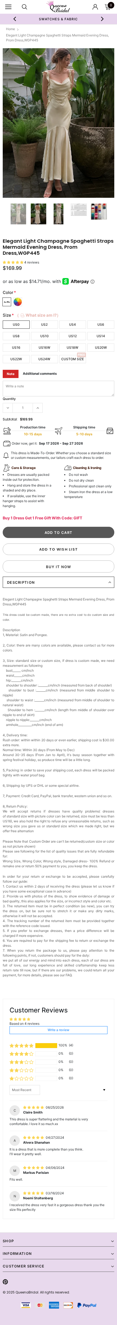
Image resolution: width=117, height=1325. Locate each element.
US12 (73, 336)
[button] (13, 262)
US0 (16, 324)
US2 (44, 324)
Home (10, 29)
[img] (34, 1107)
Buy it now (58, 567)
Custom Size (72, 359)
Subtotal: (10, 419)
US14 (101, 336)
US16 (16, 347)
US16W (44, 347)
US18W (72, 347)
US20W (101, 347)
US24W (44, 359)
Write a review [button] (58, 1030)
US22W (16, 359)
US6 (100, 324)
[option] (59, 19)
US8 (16, 336)
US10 (44, 336)
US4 (72, 324)
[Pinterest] (5, 1282)
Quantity (9, 399)
